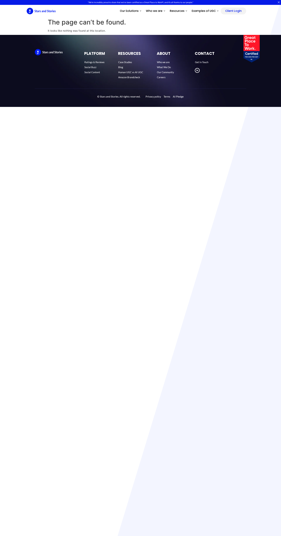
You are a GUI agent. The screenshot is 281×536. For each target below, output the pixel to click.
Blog (120, 67)
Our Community (165, 72)
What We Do (164, 67)
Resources (177, 11)
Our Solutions (129, 11)
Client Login (233, 11)
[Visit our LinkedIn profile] (197, 70)
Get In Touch (201, 62)
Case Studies (125, 62)
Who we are (154, 11)
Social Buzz (90, 67)
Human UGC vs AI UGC (130, 72)
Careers (161, 77)
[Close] (278, 2)
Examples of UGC (204, 11)
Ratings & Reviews (94, 62)
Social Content (92, 72)
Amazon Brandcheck (129, 77)
